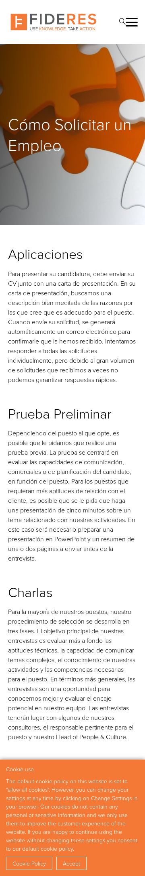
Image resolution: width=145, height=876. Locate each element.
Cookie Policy (29, 863)
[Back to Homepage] (53, 22)
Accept (71, 863)
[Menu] (131, 22)
